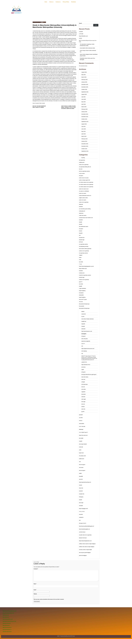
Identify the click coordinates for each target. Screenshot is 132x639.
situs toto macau (84, 376)
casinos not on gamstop (84, 250)
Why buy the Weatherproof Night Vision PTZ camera (39, 107)
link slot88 (81, 438)
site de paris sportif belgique (85, 552)
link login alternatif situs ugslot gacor (88, 374)
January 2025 (84, 111)
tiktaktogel (81, 429)
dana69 (80, 224)
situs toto (83, 379)
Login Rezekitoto (82, 288)
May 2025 (83, 101)
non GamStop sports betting (85, 208)
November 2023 (84, 146)
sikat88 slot (83, 321)
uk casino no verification (84, 191)
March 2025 (83, 106)
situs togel (83, 399)
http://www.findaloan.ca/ (7, 629)
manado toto (81, 493)
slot (86, 40)
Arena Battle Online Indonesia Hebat (87, 48)
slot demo (83, 367)
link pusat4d (81, 306)
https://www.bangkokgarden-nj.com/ (86, 266)
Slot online (81, 467)
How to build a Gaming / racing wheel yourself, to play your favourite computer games (68, 107)
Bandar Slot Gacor (83, 537)
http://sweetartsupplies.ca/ (84, 529)
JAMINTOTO (84, 362)
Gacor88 (81, 514)
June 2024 (83, 128)
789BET (80, 255)
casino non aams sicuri (83, 188)
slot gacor (81, 175)
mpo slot (81, 479)
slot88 (80, 473)
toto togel (83, 401)
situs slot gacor (82, 464)
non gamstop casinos (83, 244)
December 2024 (84, 114)
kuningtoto (83, 333)
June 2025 (83, 99)
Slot (80, 461)
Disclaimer (73, 1)
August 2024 (84, 124)
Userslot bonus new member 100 (86, 217)
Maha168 (81, 204)
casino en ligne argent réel (84, 180)
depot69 (80, 233)
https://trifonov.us (6, 617)
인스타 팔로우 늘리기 (83, 432)
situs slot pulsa (84, 338)
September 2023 (84, 151)
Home (46, 1)
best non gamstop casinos (84, 171)
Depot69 (83, 323)
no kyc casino (82, 173)
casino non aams (82, 193)
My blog (83, 157)
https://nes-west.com (83, 435)
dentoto (83, 406)
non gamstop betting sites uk (85, 166)
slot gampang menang (83, 246)
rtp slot (82, 316)
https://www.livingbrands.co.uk (85, 540)
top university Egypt (54, 36)
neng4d (80, 441)
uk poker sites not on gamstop (85, 534)
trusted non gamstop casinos (85, 275)
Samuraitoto (81, 423)
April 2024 (83, 133)
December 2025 (84, 84)
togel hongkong (82, 290)
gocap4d (81, 414)
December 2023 (84, 143)
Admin (42, 22)
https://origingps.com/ (83, 508)
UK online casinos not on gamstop (86, 182)
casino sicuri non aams (83, 177)
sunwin (80, 38)
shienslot (83, 396)
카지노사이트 (82, 511)
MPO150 (81, 242)
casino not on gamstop (83, 164)
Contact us (58, 1)
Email (35, 589)
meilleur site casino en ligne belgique (86, 546)
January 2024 (84, 141)
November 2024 (84, 116)
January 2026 (84, 82)
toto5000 (81, 206)
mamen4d (83, 314)
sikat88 (80, 222)
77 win (80, 264)
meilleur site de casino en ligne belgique (87, 543)
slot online (83, 389)
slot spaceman (82, 160)
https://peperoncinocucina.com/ (87, 348)
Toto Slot (81, 301)
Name (35, 583)
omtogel (83, 381)
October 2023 (84, 148)
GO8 (80, 259)
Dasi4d (80, 485)
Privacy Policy (66, 1)
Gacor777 (83, 355)
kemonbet (83, 394)
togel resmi (81, 452)
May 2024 (83, 131)
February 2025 (84, 109)
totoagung (81, 496)
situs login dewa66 (83, 444)
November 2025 (84, 86)
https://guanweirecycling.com (85, 482)
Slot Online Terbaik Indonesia (87, 318)
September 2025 (84, 91)
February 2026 (84, 79)
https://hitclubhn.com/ (83, 36)
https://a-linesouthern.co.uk (7, 619)
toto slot (80, 169)
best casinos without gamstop (85, 248)
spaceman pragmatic (85, 341)
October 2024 (84, 119)
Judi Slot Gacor (82, 532)
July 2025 (83, 96)
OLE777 (83, 343)
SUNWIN (81, 31)
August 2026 (84, 72)
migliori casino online (83, 197)
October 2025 (84, 89)
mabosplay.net (82, 211)
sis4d (80, 449)
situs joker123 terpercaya (84, 303)
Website (35, 593)
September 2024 (84, 121)
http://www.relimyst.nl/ (7, 623)
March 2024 (83, 136)
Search (80, 23)
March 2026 (83, 77)
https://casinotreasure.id (7, 627)
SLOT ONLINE (82, 426)
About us (51, 1)
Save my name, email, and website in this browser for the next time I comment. (49, 599)
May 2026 (83, 74)
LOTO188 (81, 33)
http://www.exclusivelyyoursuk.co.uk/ (9, 621)
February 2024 (84, 138)
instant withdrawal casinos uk (85, 195)
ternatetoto (81, 292)
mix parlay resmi (82, 455)
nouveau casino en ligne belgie (85, 549)
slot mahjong (84, 351)
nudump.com (81, 272)
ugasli (82, 369)
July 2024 (83, 126)
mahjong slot (81, 162)
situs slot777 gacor (83, 299)
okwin (80, 257)
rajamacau (81, 213)
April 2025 (83, 104)
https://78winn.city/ (83, 268)
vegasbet (83, 391)
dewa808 (81, 476)
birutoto (80, 230)
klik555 (82, 311)
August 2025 (84, 94)
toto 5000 (81, 261)
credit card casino (82, 215)
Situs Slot (81, 488)
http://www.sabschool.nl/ (7, 631)
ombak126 (81, 517)
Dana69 (83, 326)
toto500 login (81, 277)
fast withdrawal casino (83, 226)
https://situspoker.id (6, 625)
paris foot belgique (83, 555)
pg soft (82, 411)
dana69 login (81, 239)
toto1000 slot (81, 237)
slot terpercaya (84, 384)
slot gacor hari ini (82, 523)
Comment (36, 568)
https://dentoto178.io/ (85, 364)
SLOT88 (80, 417)
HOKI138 (81, 447)
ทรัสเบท (80, 420)
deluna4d (83, 328)
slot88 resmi (81, 458)
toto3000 (81, 270)
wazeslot (81, 490)
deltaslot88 (81, 295)
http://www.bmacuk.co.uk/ (86, 331)
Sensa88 (81, 505)
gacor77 (80, 281)
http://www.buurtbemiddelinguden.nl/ (86, 526)
